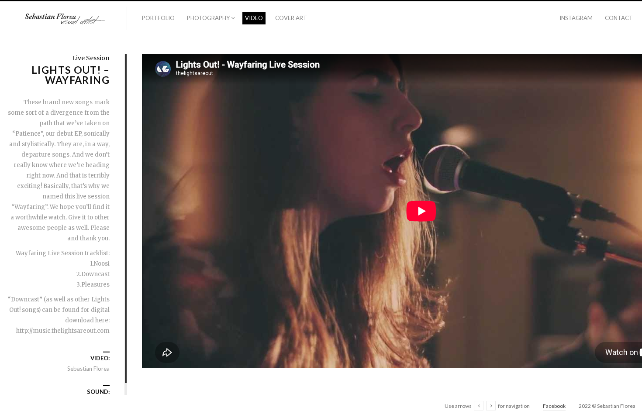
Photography (208, 17)
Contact (619, 17)
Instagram (576, 17)
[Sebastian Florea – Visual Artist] (63, 19)
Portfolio (158, 17)
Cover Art (291, 17)
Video (254, 17)
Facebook (554, 406)
